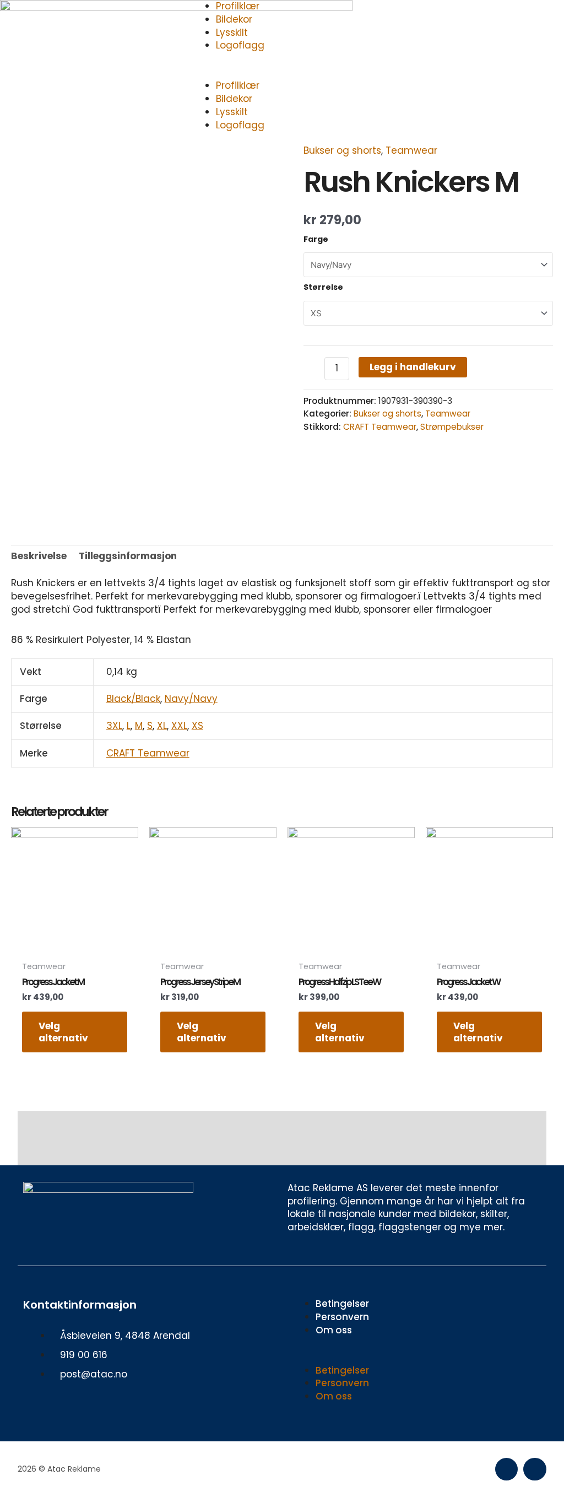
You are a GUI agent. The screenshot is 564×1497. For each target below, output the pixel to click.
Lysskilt (232, 32)
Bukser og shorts (342, 150)
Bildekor (234, 19)
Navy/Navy (191, 698)
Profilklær (237, 85)
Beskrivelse (39, 556)
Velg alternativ (63, 1032)
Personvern (342, 1316)
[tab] (39, 556)
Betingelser (342, 1303)
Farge (315, 239)
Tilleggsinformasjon (128, 556)
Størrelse (323, 287)
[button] (282, 73)
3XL (114, 725)
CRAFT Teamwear (379, 427)
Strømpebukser (452, 427)
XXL (179, 725)
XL (162, 725)
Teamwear (411, 150)
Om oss (334, 1330)
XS (197, 725)
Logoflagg (240, 45)
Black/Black (133, 698)
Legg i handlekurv (413, 367)
